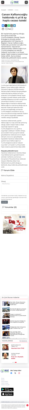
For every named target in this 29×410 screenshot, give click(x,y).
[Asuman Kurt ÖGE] (5, 347)
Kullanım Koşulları (5, 384)
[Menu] (26, 2)
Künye (2, 378)
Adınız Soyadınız (7, 175)
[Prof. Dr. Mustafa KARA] (5, 356)
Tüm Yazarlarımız (23, 340)
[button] (14, 362)
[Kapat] (27, 405)
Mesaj (3, 181)
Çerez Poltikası (4, 381)
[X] (15, 373)
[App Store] (14, 394)
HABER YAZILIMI (5, 401)
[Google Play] (14, 389)
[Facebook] (11, 373)
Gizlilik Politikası (4, 383)
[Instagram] (19, 373)
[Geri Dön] (2, 2)
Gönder (4, 202)
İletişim (3, 379)
